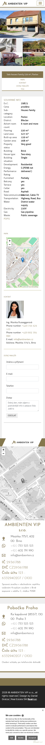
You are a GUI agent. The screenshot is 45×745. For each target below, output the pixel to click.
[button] (22, 260)
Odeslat (12, 415)
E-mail (9, 373)
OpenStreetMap (33, 287)
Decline (21, 738)
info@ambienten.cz (23, 339)
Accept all (32, 738)
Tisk (22, 89)
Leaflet (24, 287)
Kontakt (22, 83)
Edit (11, 738)
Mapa (22, 80)
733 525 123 (22, 545)
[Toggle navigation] (40, 3)
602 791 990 (22, 550)
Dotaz (9, 397)
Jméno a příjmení (15, 362)
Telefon (10, 385)
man (32, 699)
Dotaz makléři (22, 86)
